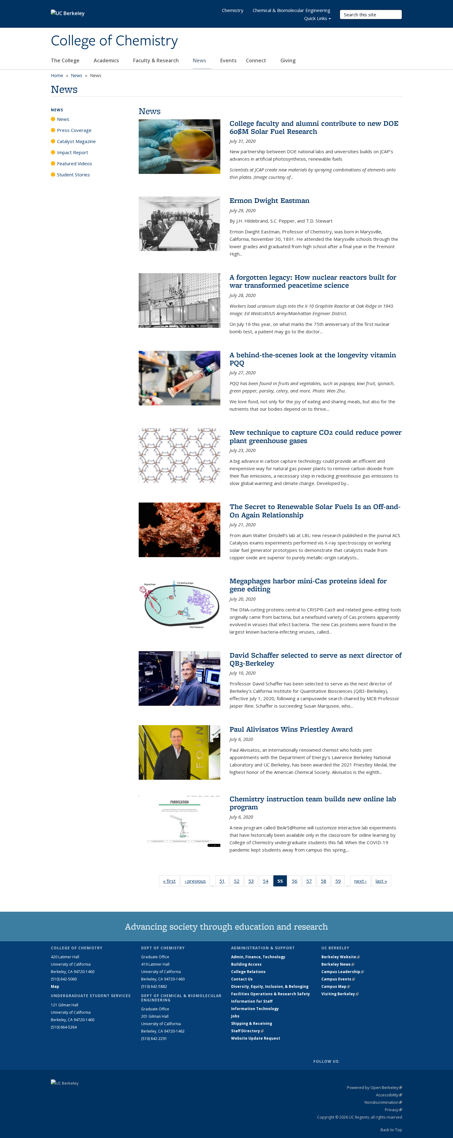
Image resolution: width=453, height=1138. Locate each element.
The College (66, 60)
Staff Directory (247, 1030)
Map (55, 986)
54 (267, 882)
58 (325, 882)
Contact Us (242, 979)
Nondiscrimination (383, 1102)
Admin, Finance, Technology (258, 956)
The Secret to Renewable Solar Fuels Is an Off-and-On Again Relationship (315, 510)
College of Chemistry (114, 41)
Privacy (393, 1109)
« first (171, 881)
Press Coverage (74, 130)
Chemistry (232, 10)
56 (296, 882)
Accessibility (389, 1095)
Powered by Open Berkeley (374, 1087)
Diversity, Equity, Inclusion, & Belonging (269, 986)
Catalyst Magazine (76, 141)
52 (238, 882)
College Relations (248, 971)
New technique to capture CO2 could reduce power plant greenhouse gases (316, 436)
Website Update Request (255, 1038)
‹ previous (197, 881)
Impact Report (72, 152)
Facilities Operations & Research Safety (270, 993)
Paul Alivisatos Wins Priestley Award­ (291, 729)
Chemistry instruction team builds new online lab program (313, 802)
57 (311, 882)
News (200, 60)
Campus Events (338, 979)
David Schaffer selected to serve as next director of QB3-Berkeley (316, 659)
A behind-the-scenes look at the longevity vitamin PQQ (313, 359)
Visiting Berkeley (340, 993)
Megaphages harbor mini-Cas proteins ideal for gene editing (308, 585)
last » (383, 881)
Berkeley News (337, 964)
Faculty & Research (156, 60)
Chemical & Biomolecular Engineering (291, 10)
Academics (107, 60)
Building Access (246, 964)
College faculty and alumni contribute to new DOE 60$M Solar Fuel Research (314, 127)
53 (253, 882)
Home (57, 75)
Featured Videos (74, 163)
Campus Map (335, 986)
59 (340, 882)
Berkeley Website (340, 956)
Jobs (235, 1016)
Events (228, 60)
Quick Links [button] (315, 18)
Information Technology (255, 1008)
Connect (256, 60)
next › (362, 881)
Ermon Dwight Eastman (269, 200)
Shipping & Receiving (251, 1023)
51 (224, 882)
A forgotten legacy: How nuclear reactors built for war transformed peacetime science (313, 281)
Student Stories (73, 174)
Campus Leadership (342, 971)
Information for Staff (251, 1001)
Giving (288, 60)
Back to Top (391, 1129)
